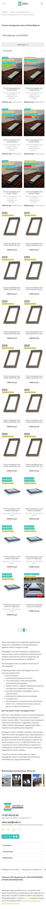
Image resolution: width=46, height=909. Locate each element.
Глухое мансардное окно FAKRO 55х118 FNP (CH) (11, 288)
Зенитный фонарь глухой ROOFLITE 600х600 (12, 510)
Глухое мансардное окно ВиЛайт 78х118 (34, 141)
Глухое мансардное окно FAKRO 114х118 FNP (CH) (11, 465)
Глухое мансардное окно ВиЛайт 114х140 (34, 193)
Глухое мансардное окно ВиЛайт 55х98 (11, 89)
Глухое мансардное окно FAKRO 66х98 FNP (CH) (34, 288)
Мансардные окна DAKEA (10, 869)
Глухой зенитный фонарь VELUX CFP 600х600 (34, 605)
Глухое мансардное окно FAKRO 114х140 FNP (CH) (34, 465)
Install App (8, 836)
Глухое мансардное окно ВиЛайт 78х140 (11, 193)
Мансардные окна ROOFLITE (32, 869)
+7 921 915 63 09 (10, 815)
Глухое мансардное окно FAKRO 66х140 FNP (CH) (34, 333)
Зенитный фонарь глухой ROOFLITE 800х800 (34, 510)
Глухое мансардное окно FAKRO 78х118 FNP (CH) (34, 377)
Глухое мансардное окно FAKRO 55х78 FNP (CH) (11, 244)
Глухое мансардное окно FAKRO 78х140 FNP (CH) (11, 421)
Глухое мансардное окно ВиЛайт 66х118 (11, 141)
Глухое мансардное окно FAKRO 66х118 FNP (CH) (11, 333)
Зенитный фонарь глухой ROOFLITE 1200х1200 (12, 605)
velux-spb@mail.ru (11, 822)
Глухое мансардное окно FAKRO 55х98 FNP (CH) (34, 244)
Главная (4, 12)
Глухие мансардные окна (20, 12)
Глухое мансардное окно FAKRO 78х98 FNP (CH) (11, 377)
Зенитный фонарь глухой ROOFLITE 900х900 (12, 558)
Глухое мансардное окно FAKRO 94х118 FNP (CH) (34, 421)
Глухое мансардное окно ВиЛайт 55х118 (34, 89)
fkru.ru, (27, 898)
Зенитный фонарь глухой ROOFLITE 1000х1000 (34, 558)
